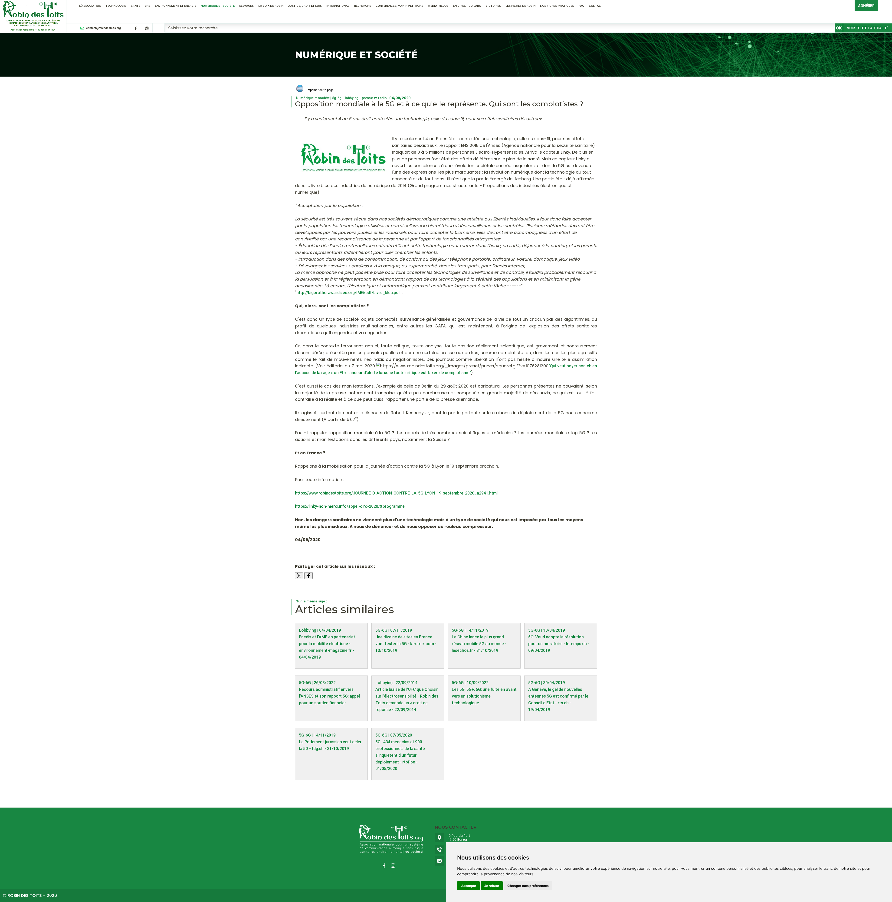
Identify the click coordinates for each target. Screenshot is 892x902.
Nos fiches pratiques (557, 5)
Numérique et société (218, 5)
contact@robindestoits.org (103, 28)
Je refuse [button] (491, 886)
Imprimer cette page (320, 90)
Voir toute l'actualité (867, 28)
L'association (90, 5)
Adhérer (866, 5)
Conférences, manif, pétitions (399, 5)
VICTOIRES (493, 5)
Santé (135, 5)
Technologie (116, 5)
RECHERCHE (362, 5)
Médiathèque (438, 5)
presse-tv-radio (374, 98)
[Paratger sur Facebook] (308, 575)
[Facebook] (135, 28)
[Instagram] (146, 28)
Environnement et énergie (175, 5)
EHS (147, 5)
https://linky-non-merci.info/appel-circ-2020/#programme (350, 506)
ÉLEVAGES (246, 5)
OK (839, 28)
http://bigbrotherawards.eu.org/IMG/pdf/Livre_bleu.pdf (348, 292)
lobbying (351, 98)
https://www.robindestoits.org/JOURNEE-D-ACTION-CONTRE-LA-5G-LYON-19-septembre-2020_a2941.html (396, 493)
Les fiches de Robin (520, 5)
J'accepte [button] (468, 886)
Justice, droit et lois (305, 5)
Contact (596, 5)
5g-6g (337, 98)
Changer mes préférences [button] (528, 886)
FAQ (581, 5)
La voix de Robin (270, 5)
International (337, 5)
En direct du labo (467, 5)
